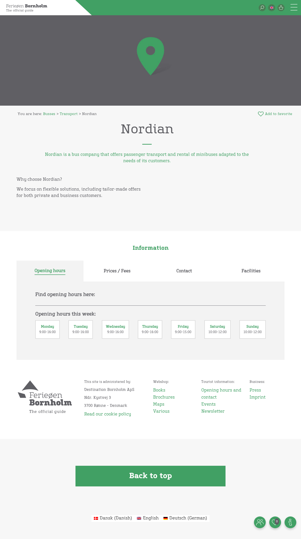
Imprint (257, 397)
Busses (49, 114)
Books (159, 390)
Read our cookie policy (107, 414)
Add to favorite (278, 114)
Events (208, 404)
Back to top (150, 476)
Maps (158, 404)
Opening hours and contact (221, 394)
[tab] (49, 271)
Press (255, 390)
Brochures (164, 397)
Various (161, 411)
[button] (271, 7)
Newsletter (213, 411)
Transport (69, 114)
